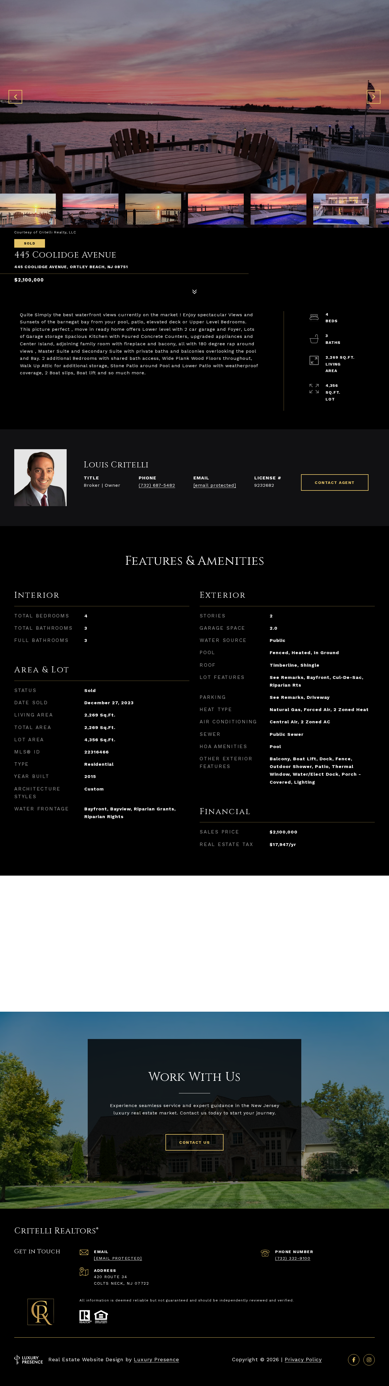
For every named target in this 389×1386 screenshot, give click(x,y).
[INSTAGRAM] (369, 1360)
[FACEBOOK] (353, 1360)
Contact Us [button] (194, 1142)
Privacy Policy (303, 1359)
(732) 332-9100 (292, 1258)
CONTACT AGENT (335, 482)
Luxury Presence (156, 1359)
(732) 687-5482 (157, 485)
